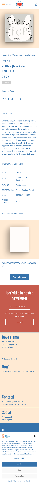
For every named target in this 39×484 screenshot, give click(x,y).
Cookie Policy (12, 481)
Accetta (19, 464)
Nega (19, 470)
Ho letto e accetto (21, 314)
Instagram (8, 420)
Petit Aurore (8, 60)
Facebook (8, 417)
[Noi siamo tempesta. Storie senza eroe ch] (19, 239)
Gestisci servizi (19, 458)
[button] (36, 436)
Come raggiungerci (10, 359)
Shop (9, 55)
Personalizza (19, 476)
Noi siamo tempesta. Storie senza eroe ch (19, 264)
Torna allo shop (19, 277)
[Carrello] (36, 4)
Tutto (15, 55)
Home (4, 55)
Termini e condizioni (24, 481)
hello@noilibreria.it (15, 401)
